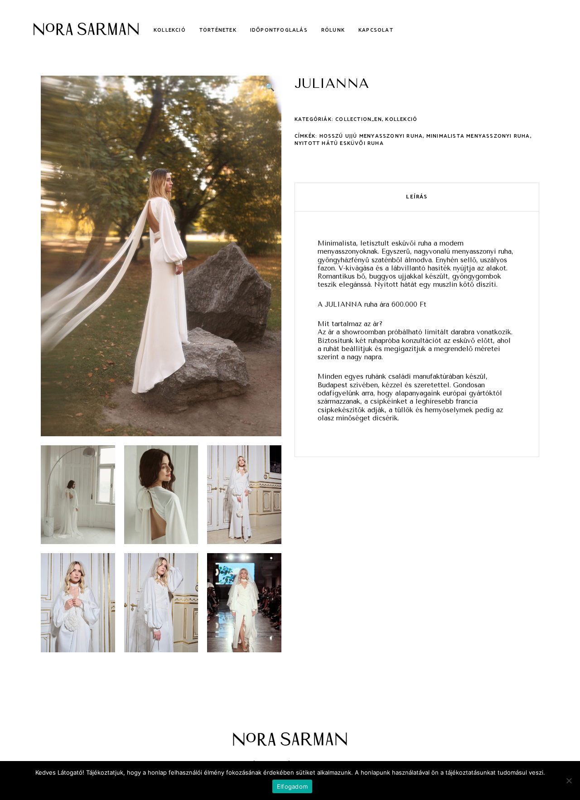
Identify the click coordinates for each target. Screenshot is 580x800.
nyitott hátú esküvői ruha (339, 143)
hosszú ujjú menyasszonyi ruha (371, 136)
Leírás (416, 197)
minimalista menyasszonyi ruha (478, 136)
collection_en (358, 119)
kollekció (401, 119)
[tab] (417, 197)
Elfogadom (292, 786)
